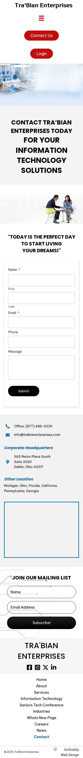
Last (11, 306)
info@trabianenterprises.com (37, 435)
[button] (41, 623)
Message (15, 351)
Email (14, 313)
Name (14, 270)
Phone (13, 332)
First (11, 288)
